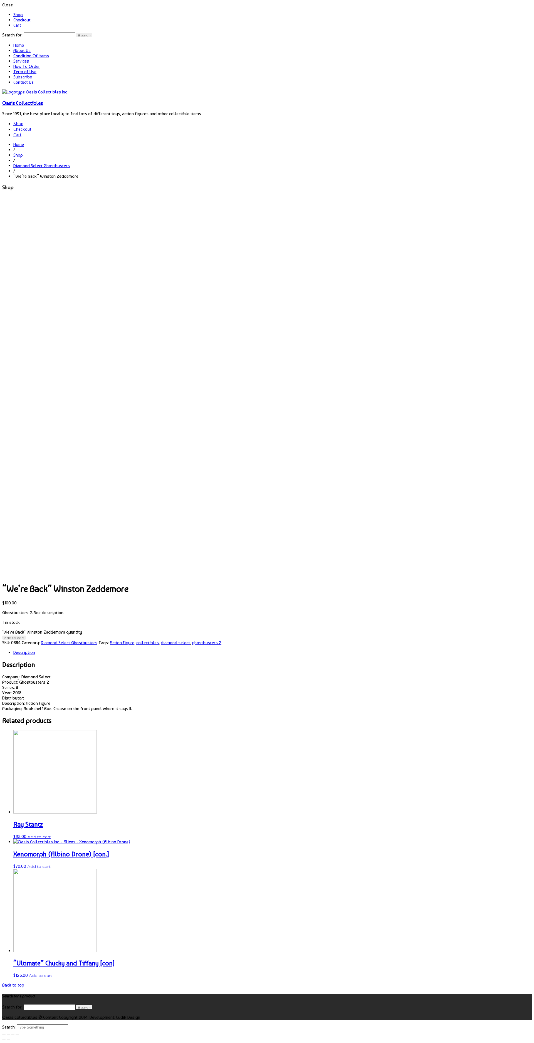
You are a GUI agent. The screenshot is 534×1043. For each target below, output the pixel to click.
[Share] (8, 1034)
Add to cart (14, 637)
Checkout (22, 20)
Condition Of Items (31, 55)
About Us (22, 50)
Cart (17, 25)
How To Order (26, 66)
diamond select (175, 642)
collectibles (147, 642)
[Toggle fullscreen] (12, 1034)
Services (21, 61)
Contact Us (23, 82)
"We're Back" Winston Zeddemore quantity (42, 632)
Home (18, 45)
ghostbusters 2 (206, 642)
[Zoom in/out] (17, 1034)
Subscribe (22, 77)
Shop (18, 14)
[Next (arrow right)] (8, 1039)
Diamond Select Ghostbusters (41, 165)
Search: (9, 1027)
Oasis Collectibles (22, 103)
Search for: (12, 35)
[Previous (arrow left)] (4, 1039)
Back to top (13, 985)
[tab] (272, 652)
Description (24, 652)
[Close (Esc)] (4, 1034)
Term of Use (24, 71)
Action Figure (122, 642)
